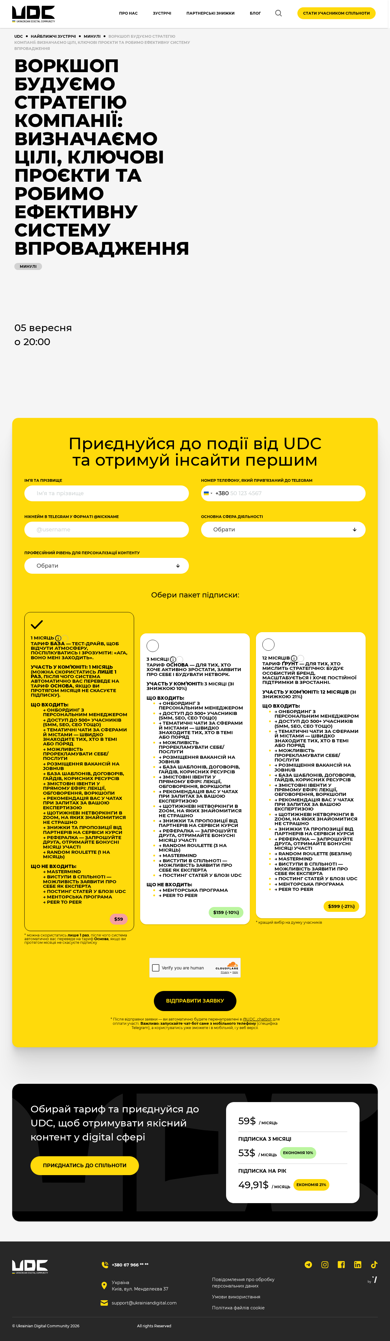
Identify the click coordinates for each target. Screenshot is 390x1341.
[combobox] (215, 493)
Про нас (128, 13)
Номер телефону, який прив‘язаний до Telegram (256, 480)
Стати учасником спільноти (336, 13)
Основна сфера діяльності (232, 516)
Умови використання (236, 1297)
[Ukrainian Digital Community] (33, 14)
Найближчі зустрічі (53, 36)
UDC (18, 36)
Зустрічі (162, 13)
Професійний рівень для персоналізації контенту (82, 553)
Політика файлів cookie (238, 1308)
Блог (255, 13)
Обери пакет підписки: (195, 595)
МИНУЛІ (92, 36)
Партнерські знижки (210, 13)
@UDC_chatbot (257, 1019)
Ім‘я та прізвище (43, 480)
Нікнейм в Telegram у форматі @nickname (71, 516)
